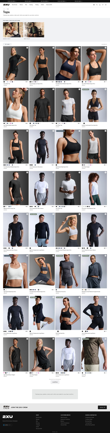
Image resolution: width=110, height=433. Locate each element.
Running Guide (88, 421)
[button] (14, 5)
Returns (62, 421)
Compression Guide (89, 417)
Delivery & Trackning (65, 419)
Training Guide (88, 423)
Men (26, 4)
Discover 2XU (49, 4)
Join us (101, 407)
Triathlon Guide (88, 419)
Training (36, 4)
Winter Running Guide (90, 424)
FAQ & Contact (64, 417)
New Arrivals (14, 4)
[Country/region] (94, 4)
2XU (57, 431)
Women (21, 4)
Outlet (42, 4)
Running (31, 4)
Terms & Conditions (65, 423)
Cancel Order (64, 424)
